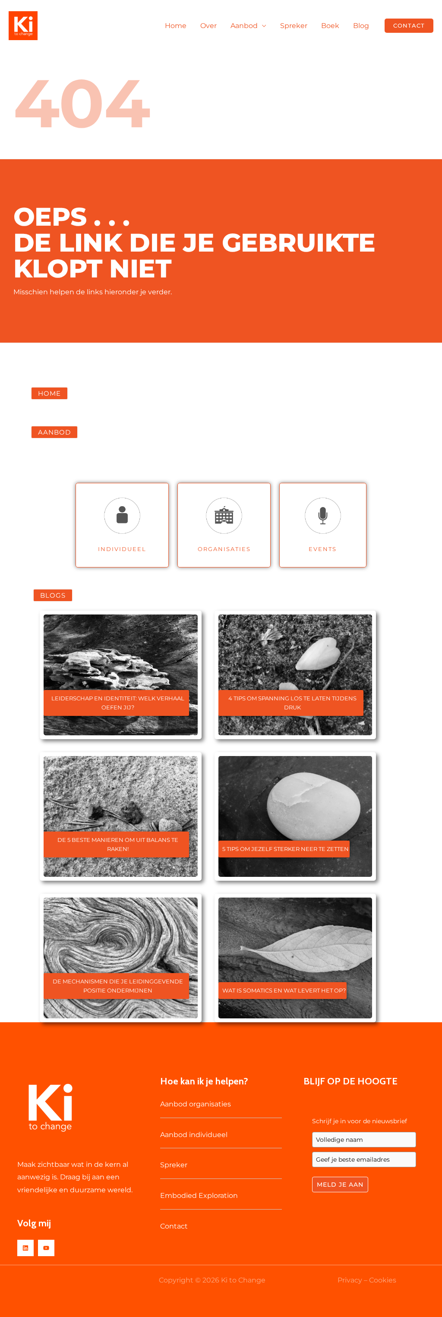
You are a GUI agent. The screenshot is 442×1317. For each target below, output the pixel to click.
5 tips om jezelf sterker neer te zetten (285, 848)
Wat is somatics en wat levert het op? (284, 990)
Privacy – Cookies (367, 1280)
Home (175, 26)
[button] (409, 26)
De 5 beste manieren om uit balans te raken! (117, 844)
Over (208, 26)
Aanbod (244, 26)
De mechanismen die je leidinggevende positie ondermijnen (118, 986)
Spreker (293, 26)
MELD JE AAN (340, 1184)
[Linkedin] (25, 1248)
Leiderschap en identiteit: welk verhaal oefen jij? (117, 703)
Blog (361, 26)
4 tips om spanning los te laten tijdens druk (292, 703)
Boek (330, 26)
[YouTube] (46, 1248)
